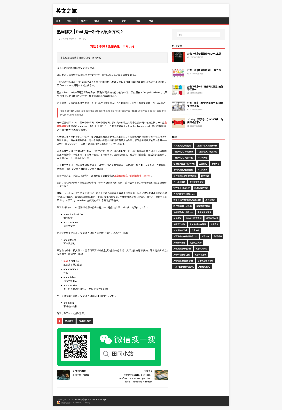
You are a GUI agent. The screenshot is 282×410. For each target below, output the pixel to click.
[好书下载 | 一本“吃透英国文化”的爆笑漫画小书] (178, 109)
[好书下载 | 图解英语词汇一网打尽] (178, 76)
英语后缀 (218, 236)
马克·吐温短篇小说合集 (183, 266)
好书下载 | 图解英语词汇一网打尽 (204, 70)
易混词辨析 (210, 200)
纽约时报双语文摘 (194, 218)
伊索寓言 (215, 163)
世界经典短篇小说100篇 (184, 163)
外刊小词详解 (179, 182)
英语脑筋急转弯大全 (182, 248)
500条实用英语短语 (182, 145)
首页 (58, 20)
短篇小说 (177, 218)
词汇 (69, 20)
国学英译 (205, 176)
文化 (124, 20)
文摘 (110, 20)
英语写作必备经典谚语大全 (185, 236)
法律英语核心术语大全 (183, 212)
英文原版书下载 (180, 230)
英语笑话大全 (196, 242)
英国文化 (215, 224)
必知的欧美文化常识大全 (184, 194)
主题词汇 (203, 163)
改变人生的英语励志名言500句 (187, 200)
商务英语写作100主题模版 (185, 176)
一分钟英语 (202, 157)
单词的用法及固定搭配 (183, 169)
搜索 (151, 20)
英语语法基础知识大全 (183, 260)
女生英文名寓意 (197, 182)
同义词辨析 (202, 169)
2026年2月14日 (68, 38)
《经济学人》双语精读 (183, 151)
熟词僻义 (69, 321)
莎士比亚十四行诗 (205, 260)
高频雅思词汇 (204, 266)
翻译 (96, 20)
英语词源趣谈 (200, 254)
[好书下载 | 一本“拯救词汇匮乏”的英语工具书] (178, 92)
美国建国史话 (212, 218)
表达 (83, 20)
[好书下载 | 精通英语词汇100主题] (178, 60)
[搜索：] (198, 34)
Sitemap (79, 399)
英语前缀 (205, 236)
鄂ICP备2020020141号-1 (95, 399)
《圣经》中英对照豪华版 (206, 145)
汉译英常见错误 (203, 206)
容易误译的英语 (201, 188)
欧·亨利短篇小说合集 (182, 206)
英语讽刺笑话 (201, 248)
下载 (137, 20)
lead (65, 260)
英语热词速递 (179, 242)
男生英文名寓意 (204, 212)
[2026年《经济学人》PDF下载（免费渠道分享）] (178, 125)
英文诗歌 (196, 230)
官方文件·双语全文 (181, 188)
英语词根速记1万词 (181, 254)
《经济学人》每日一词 (183, 157)
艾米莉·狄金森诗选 (198, 224)
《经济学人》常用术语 (207, 151)
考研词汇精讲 (85, 321)
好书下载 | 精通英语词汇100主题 (204, 53)
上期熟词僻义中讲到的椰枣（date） (132, 175)
